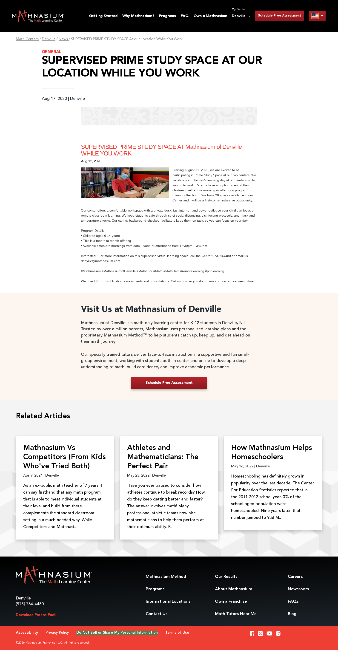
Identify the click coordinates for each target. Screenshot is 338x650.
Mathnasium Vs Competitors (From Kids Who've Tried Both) (64, 457)
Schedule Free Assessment (279, 15)
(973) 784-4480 (30, 604)
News (64, 39)
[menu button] (317, 16)
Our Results (226, 577)
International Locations (168, 601)
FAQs (293, 601)
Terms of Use (177, 633)
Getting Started (103, 16)
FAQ (185, 16)
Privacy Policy (57, 633)
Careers (295, 577)
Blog (292, 614)
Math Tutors (236, 614)
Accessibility (27, 633)
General (51, 52)
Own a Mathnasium (210, 16)
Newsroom (298, 589)
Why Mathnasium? (138, 16)
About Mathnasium (233, 589)
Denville (48, 39)
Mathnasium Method (166, 577)
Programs (167, 16)
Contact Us (157, 614)
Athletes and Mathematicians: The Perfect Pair (162, 457)
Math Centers (27, 39)
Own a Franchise (231, 601)
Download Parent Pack (36, 615)
